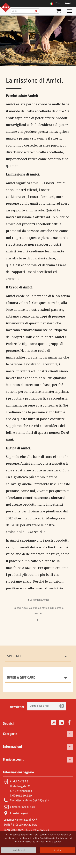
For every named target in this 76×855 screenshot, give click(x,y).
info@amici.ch (26, 807)
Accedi (68, 3)
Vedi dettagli (19, 850)
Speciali (14, 656)
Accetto (57, 850)
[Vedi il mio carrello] (58, 11)
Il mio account (13, 759)
